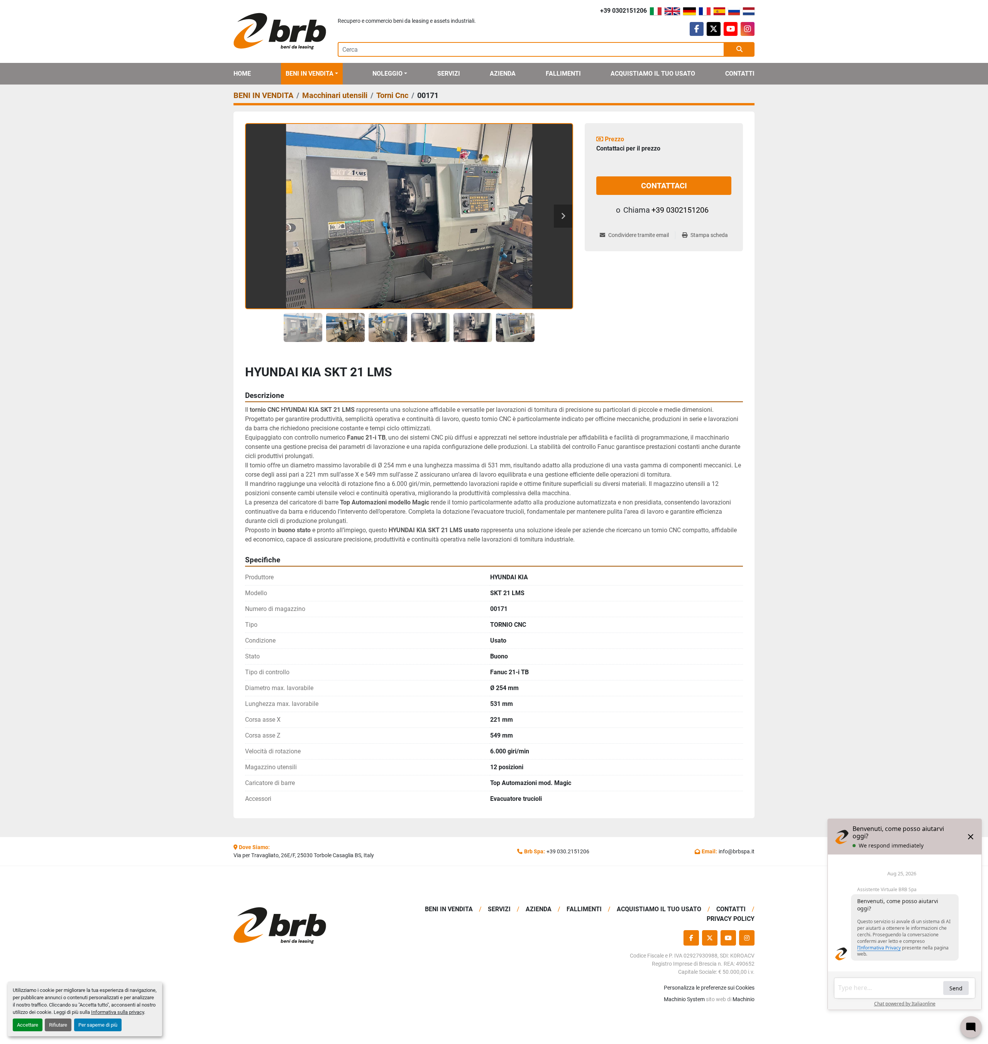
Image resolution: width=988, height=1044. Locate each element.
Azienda (503, 73)
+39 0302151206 (623, 10)
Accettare (27, 1025)
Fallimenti (563, 73)
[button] (312, 74)
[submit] (739, 49)
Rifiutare (58, 1025)
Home (242, 73)
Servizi (448, 73)
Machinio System (684, 999)
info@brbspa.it (737, 851)
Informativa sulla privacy (117, 1012)
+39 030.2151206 (567, 851)
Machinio (744, 999)
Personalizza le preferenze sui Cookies (709, 988)
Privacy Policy (731, 918)
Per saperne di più (97, 1025)
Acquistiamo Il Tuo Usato (653, 73)
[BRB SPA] (294, 926)
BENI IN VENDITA (309, 73)
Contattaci (664, 185)
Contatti (740, 73)
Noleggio (387, 73)
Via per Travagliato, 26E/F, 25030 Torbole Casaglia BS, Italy (303, 855)
